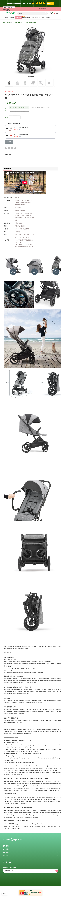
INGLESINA (9, 91)
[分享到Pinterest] (9, 148)
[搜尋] (46, 13)
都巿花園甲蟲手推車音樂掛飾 (21, 134)
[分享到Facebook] (6, 148)
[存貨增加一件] (18, 117)
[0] (51, 13)
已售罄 (9, 142)
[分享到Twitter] (12, 148)
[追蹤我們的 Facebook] (3, 862)
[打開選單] (3, 13)
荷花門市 (12, 17)
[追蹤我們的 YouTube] (10, 862)
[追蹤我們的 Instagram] (6, 862)
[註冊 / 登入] (57, 13)
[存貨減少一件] (11, 117)
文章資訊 (5, 17)
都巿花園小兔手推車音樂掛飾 (21, 127)
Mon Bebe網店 (26, 17)
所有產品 (9, 22)
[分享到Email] (15, 148)
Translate (8, 10)
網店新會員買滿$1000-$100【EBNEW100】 (43, 9)
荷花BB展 (35, 17)
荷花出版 (41, 17)
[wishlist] (54, 13)
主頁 (4, 22)
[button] (57, 8)
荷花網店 (18, 17)
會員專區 (47, 17)
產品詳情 (7, 168)
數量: (6, 117)
